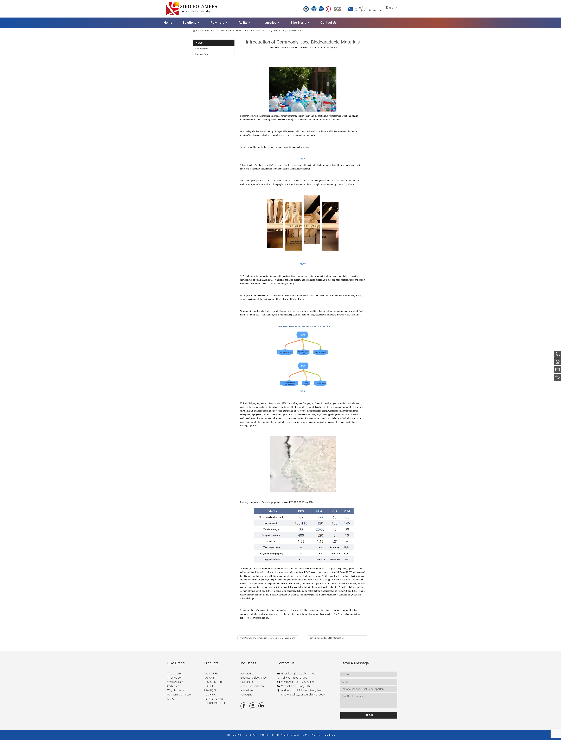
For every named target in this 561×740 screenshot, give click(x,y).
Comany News (201, 48)
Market (171, 698)
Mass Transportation (252, 686)
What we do (174, 677)
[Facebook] (243, 705)
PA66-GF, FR (211, 673)
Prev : (269, 638)
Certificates (173, 686)
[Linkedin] (261, 705)
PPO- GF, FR (210, 686)
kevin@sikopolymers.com (368, 10)
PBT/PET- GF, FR (213, 698)
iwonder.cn (329, 735)
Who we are (174, 673)
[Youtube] (252, 705)
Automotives (247, 673)
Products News (202, 54)
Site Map (305, 735)
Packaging (246, 694)
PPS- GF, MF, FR (213, 681)
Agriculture (246, 690)
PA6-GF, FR (210, 677)
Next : (326, 638)
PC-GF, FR (209, 694)
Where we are (175, 681)
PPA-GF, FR (210, 690)
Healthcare (246, 681)
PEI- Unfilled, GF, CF (215, 702)
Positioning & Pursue (179, 694)
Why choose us (176, 690)
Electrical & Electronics (253, 677)
